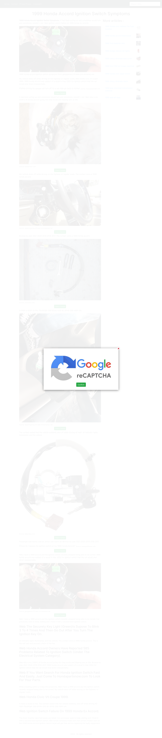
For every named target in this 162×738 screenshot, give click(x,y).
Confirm (81, 384)
